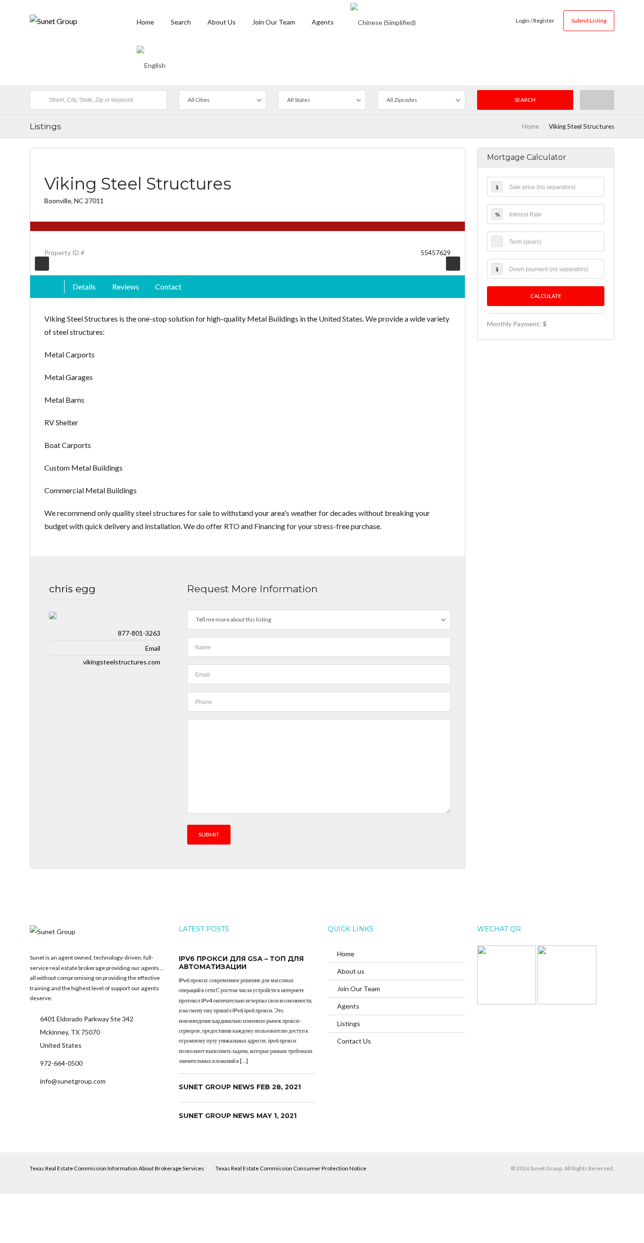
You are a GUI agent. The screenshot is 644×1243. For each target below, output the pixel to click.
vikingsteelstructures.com (121, 662)
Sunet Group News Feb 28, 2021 (240, 1087)
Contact (168, 286)
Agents (323, 22)
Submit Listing (588, 20)
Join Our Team (273, 22)
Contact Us (354, 1041)
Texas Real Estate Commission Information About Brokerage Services (117, 1168)
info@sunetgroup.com (73, 1081)
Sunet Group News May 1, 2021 (238, 1115)
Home (145, 22)
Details (84, 286)
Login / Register (535, 20)
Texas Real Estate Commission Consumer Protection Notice (290, 1168)
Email (152, 648)
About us (221, 22)
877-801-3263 (139, 633)
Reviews (125, 286)
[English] (151, 63)
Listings (348, 1023)
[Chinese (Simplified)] (383, 21)
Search (181, 22)
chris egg (72, 589)
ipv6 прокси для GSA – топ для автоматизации (241, 962)
